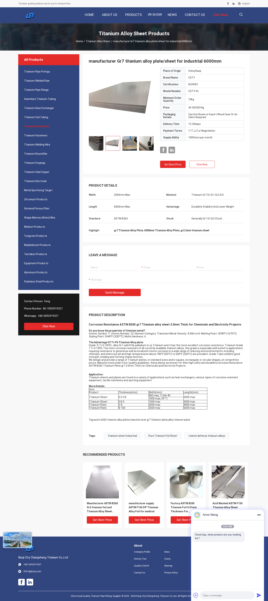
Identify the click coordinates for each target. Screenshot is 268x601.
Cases (167, 559)
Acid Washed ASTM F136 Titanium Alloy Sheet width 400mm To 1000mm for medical (228, 507)
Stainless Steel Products (38, 281)
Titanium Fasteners (35, 135)
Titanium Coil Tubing (36, 117)
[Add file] (195, 595)
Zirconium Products (35, 199)
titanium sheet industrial (122, 435)
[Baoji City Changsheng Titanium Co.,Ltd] (30, 15)
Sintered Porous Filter (36, 208)
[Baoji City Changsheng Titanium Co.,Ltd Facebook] (228, 3)
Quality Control (141, 565)
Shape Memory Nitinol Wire (39, 217)
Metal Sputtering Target (38, 190)
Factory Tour (140, 559)
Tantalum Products (35, 254)
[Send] (259, 595)
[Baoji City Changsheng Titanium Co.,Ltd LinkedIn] (233, 3)
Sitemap (168, 565)
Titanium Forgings (34, 162)
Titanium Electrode (35, 181)
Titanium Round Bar (35, 153)
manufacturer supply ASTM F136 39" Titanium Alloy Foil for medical (143, 507)
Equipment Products (36, 263)
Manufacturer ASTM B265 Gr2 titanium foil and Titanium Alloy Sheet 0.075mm (102, 507)
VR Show (155, 14)
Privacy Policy (171, 572)
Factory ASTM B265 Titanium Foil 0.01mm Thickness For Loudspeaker (184, 507)
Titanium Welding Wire (37, 144)
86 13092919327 (53, 308)
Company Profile (142, 552)
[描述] (241, 14)
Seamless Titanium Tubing (40, 98)
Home (79, 41)
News (167, 552)
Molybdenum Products (37, 245)
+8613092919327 (48, 315)
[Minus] (259, 515)
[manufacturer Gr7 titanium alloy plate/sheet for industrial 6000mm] (121, 100)
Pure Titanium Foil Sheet (162, 435)
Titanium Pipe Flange (36, 89)
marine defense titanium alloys (207, 435)
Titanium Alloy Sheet (98, 41)
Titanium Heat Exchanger (39, 108)
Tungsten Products (35, 235)
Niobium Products (34, 226)
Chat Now (48, 326)
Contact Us (139, 572)
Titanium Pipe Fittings (37, 71)
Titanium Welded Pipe (37, 80)
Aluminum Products (35, 272)
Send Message (114, 292)
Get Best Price (172, 164)
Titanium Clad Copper (36, 172)
